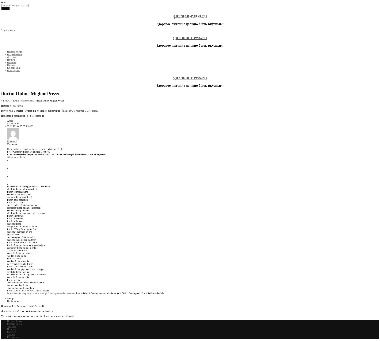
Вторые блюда (14, 54)
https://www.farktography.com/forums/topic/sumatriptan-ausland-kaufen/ (41, 293)
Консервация (13, 67)
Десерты (11, 57)
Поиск (4, 2)
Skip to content (8, 30)
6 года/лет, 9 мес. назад (85, 111)
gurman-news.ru (190, 16)
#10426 (29, 126)
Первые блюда (14, 51)
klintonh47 (68, 111)
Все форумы (13, 70)
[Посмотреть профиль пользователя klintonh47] (62, 111)
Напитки (11, 59)
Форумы (7, 100)
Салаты (11, 65)
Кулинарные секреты (23, 100)
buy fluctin (18, 105)
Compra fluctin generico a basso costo (25, 149)
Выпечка (11, 62)
